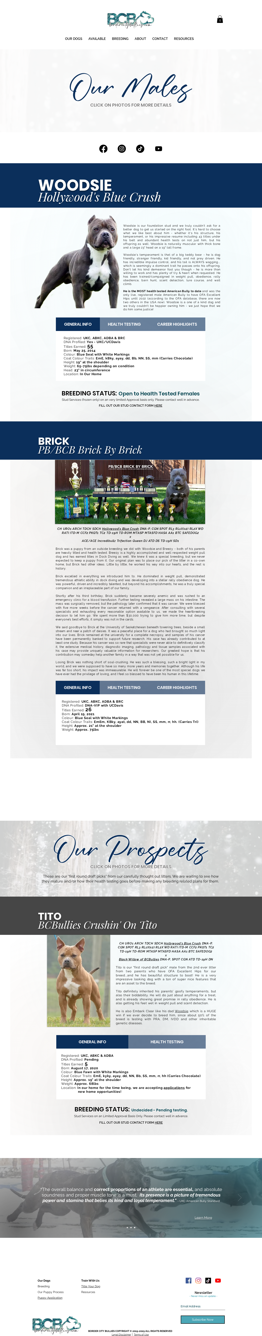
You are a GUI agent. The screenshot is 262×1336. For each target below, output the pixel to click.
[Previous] (22, 1198)
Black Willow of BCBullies (139, 959)
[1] (127, 1227)
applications (174, 1088)
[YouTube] (218, 1280)
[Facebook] (103, 149)
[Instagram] (122, 149)
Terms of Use (141, 1334)
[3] (134, 1227)
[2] (131, 1227)
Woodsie (148, 548)
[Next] (240, 1198)
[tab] (78, 324)
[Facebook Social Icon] (188, 1280)
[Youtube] (159, 149)
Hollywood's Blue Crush (120, 529)
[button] (220, 19)
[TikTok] (140, 149)
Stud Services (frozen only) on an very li (89, 400)
